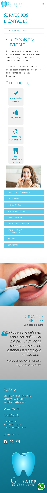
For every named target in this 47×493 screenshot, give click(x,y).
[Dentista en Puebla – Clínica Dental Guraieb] (11, 4)
